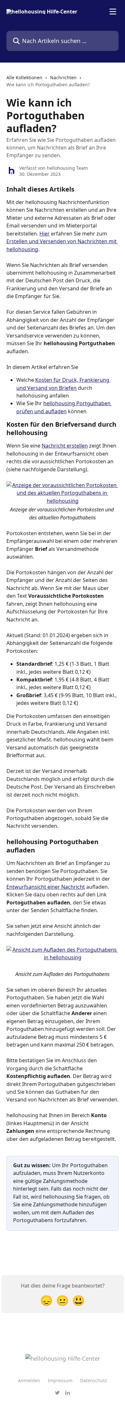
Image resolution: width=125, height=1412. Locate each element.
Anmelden (29, 1380)
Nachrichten (63, 77)
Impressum (60, 1380)
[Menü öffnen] (113, 11)
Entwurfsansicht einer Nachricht (45, 886)
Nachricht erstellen (65, 445)
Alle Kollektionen (24, 77)
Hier (44, 233)
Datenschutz (93, 1380)
